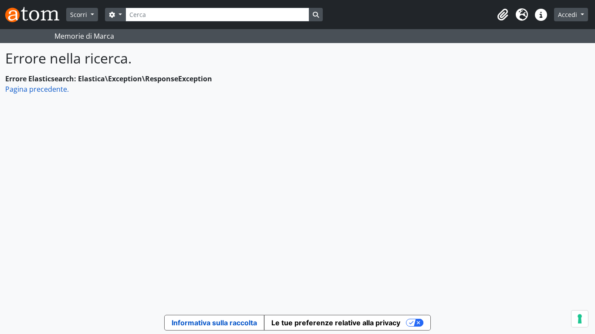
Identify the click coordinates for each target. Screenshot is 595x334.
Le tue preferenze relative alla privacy (335, 322)
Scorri (79, 14)
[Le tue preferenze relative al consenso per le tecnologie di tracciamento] (579, 319)
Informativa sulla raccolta (214, 322)
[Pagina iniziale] (35, 14)
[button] (502, 14)
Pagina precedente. (37, 89)
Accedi (568, 14)
